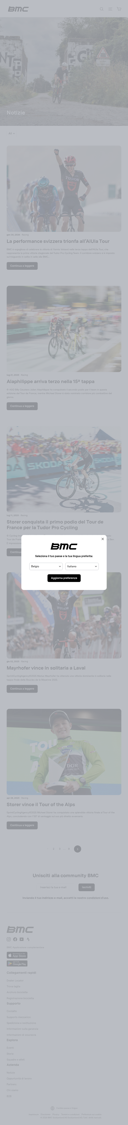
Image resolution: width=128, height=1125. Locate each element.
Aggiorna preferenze (64, 578)
